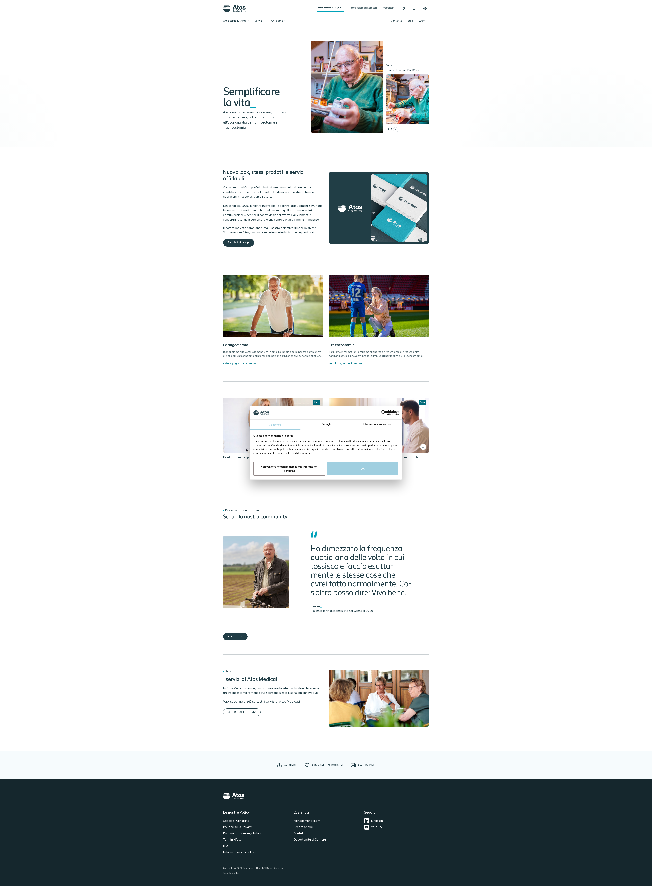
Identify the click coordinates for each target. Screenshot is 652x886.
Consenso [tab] (275, 424)
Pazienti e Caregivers (330, 7)
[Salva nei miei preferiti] (423, 447)
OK (363, 468)
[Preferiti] (403, 8)
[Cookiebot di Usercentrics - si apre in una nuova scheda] (384, 412)
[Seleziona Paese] (425, 8)
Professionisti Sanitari (363, 8)
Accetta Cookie (231, 873)
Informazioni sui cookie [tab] (377, 423)
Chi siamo (277, 21)
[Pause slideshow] (395, 129)
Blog (410, 21)
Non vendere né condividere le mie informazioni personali (289, 468)
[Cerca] (414, 8)
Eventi (422, 21)
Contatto (396, 21)
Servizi (258, 21)
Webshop (388, 8)
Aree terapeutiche (234, 21)
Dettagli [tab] (326, 423)
